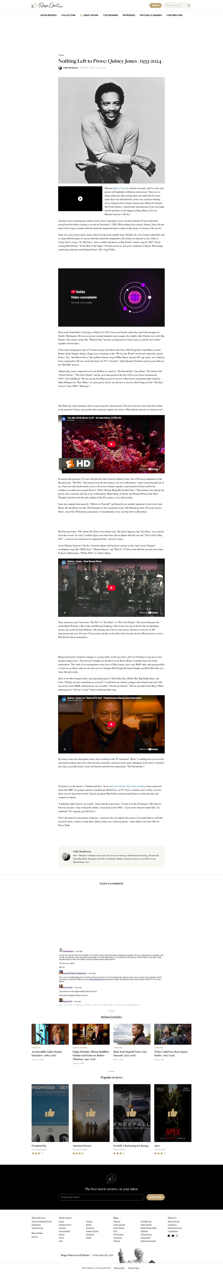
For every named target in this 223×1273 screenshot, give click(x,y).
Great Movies (90, 15)
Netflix (88, 1225)
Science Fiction (92, 1231)
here (87, 861)
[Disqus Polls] (111, 918)
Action (61, 1221)
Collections (68, 15)
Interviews (129, 15)
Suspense (90, 1234)
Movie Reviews (49, 15)
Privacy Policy (133, 1268)
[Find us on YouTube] (173, 1236)
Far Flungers (118, 1234)
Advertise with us (175, 1228)
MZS (115, 1231)
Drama (61, 1234)
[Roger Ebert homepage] (47, 5)
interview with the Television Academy (127, 786)
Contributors (175, 15)
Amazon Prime (65, 1225)
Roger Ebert (146, 1238)
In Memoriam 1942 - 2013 (102, 1255)
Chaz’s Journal (119, 1225)
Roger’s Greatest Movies (42, 1221)
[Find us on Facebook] (169, 1236)
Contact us (172, 1225)
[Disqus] (111, 976)
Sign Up (35, 1237)
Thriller (88, 1238)
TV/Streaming (110, 15)
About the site (173, 1221)
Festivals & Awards (151, 15)
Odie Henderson (70, 68)
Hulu (61, 1241)
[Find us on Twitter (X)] (177, 1236)
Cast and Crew (37, 1228)
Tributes (61, 55)
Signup (155, 5)
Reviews (116, 1221)
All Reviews (36, 1225)
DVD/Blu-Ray (146, 1221)
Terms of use (119, 1268)
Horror (61, 1238)
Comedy (62, 1228)
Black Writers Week (149, 1228)
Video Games (146, 1225)
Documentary (64, 1231)
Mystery (89, 1221)
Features (144, 1231)
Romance (90, 1228)
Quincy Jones (119, 188)
